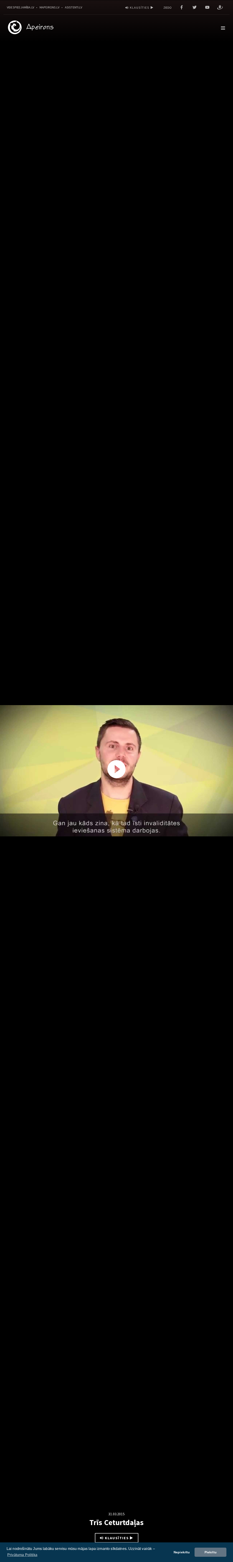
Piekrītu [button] (211, 1552)
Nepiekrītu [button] (182, 1552)
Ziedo (167, 7)
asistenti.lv (73, 7)
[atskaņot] (116, 769)
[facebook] (181, 7)
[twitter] (194, 7)
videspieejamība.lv (20, 7)
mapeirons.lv (49, 7)
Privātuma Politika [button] (22, 1555)
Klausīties (140, 7)
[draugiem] (220, 7)
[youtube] (207, 7)
